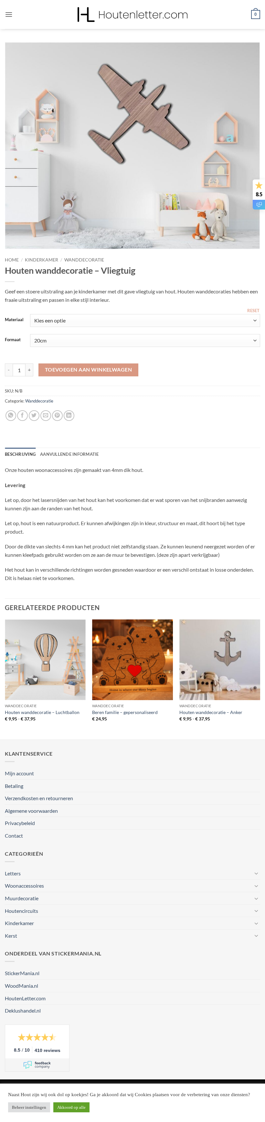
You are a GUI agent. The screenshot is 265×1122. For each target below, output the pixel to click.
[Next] (247, 145)
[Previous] (18, 145)
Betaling (14, 786)
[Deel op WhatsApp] (10, 415)
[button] (9, 14)
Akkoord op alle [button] (71, 1107)
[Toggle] (256, 873)
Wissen (253, 310)
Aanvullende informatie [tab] (69, 454)
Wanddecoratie (84, 259)
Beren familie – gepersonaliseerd (125, 712)
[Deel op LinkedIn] (69, 415)
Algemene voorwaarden (31, 811)
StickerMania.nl (22, 973)
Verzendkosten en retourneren (39, 798)
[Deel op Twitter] (34, 415)
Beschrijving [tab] (20, 454)
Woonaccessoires (24, 885)
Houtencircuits (21, 911)
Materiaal (14, 320)
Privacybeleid (20, 823)
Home (12, 259)
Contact (14, 835)
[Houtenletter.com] (132, 14)
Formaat (13, 340)
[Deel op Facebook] (22, 415)
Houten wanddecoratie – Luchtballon (42, 712)
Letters (13, 873)
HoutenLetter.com (25, 998)
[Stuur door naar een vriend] (45, 415)
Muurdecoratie (21, 898)
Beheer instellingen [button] (29, 1107)
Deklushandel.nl (23, 1010)
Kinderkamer (41, 259)
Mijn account (19, 773)
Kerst (11, 936)
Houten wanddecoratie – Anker (210, 712)
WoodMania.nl (21, 986)
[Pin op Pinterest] (57, 415)
